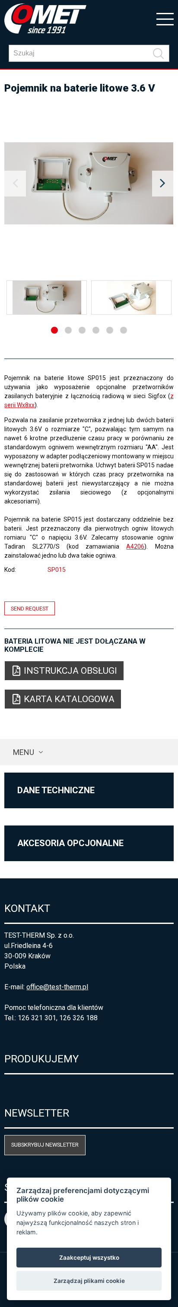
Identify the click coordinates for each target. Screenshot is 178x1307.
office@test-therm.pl (57, 987)
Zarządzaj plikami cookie (89, 1280)
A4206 (135, 546)
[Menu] (165, 18)
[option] (88, 183)
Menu (23, 752)
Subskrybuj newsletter (45, 1144)
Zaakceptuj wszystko (89, 1257)
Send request (29, 608)
